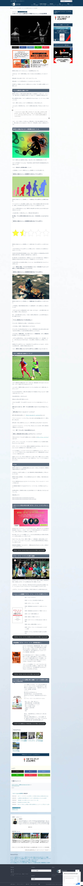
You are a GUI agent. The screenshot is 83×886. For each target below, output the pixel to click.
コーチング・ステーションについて (68, 5)
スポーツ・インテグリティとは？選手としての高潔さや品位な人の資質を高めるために (33, 796)
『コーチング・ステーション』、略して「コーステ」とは (19, 874)
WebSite (30, 827)
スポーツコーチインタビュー (51, 4)
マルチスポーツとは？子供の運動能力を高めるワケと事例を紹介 (23, 861)
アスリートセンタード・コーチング (33, 415)
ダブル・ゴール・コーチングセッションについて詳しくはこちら (28, 550)
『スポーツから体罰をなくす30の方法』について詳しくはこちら (28, 723)
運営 (39, 884)
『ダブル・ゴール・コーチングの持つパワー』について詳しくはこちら (30, 637)
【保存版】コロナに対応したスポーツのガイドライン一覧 (28, 800)
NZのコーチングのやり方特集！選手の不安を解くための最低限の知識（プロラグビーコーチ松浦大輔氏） (31, 847)
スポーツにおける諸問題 (34, 4)
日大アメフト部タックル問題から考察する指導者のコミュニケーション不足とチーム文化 (33, 804)
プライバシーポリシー (20, 884)
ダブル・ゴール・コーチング (42, 437)
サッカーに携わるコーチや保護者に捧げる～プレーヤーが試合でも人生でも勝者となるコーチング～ (30, 858)
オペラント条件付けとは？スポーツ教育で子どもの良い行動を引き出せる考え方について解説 (29, 857)
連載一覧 (12, 871)
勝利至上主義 (15, 809)
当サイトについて (34, 884)
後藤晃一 (21, 819)
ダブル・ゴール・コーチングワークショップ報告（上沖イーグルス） (24, 859)
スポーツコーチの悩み (43, 4)
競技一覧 (12, 869)
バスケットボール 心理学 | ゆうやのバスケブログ (21, 784)
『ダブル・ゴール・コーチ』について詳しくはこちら (26, 674)
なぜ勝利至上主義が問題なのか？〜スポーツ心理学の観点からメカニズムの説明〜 (32, 798)
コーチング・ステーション (55, 884)
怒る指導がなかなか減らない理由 (23, 802)
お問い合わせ (12, 884)
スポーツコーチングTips (59, 4)
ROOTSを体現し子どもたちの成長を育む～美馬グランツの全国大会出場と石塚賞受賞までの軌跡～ (30, 862)
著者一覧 (27, 884)
